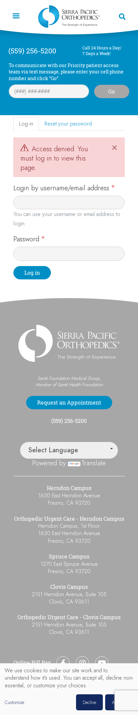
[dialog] (69, 689)
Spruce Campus (69, 556)
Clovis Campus (69, 586)
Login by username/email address (61, 188)
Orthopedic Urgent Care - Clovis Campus (69, 617)
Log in (26, 124)
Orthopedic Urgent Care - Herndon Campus (69, 518)
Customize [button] (14, 702)
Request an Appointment (69, 402)
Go (111, 91)
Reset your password (68, 124)
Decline (89, 702)
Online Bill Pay (32, 662)
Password (26, 239)
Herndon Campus (69, 488)
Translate (93, 463)
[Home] (69, 16)
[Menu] (15, 16)
